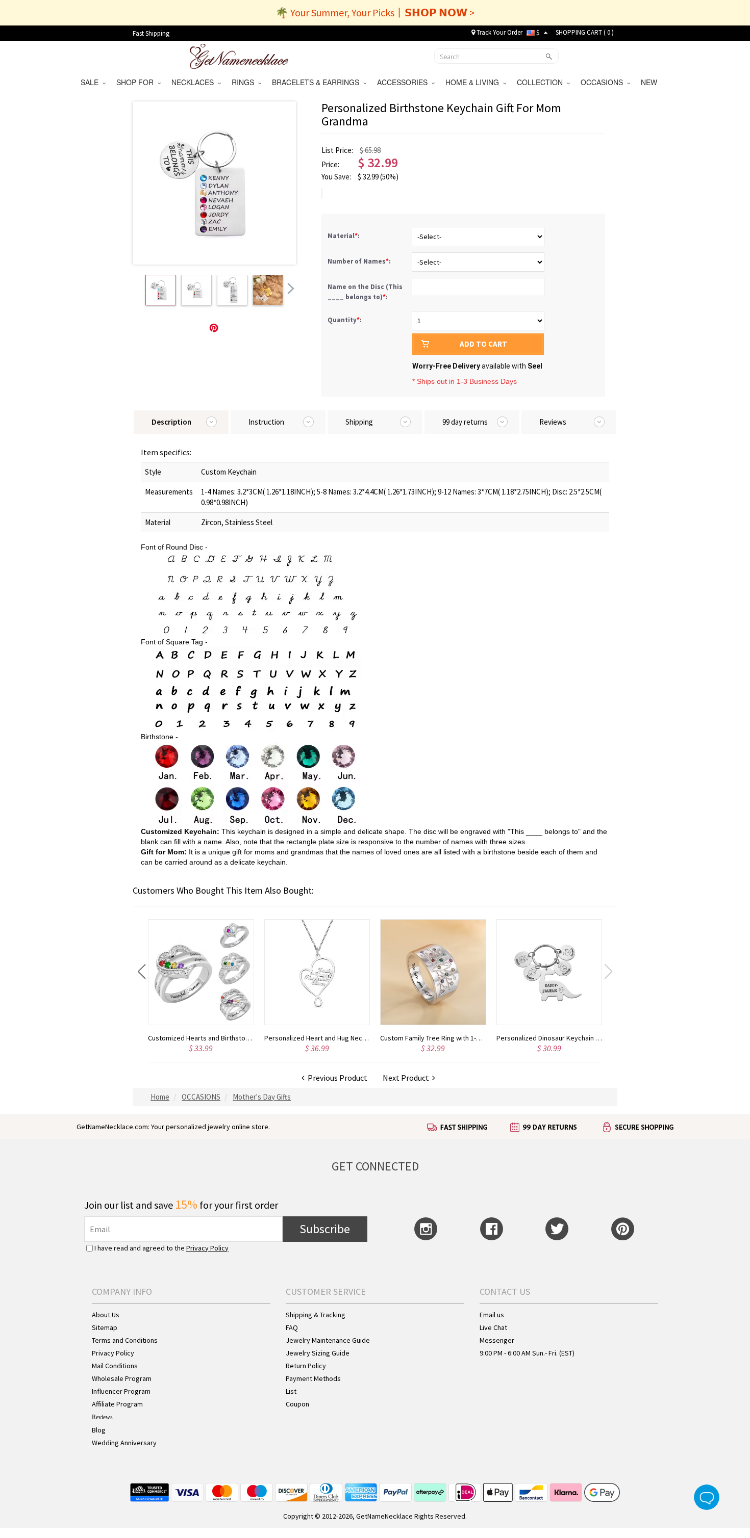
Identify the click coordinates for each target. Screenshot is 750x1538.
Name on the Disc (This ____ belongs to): (365, 291)
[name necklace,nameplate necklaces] (239, 55)
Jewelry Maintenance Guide (328, 1340)
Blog (99, 1430)
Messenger (497, 1340)
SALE (92, 82)
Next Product (407, 1078)
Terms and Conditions (125, 1340)
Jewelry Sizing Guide (317, 1353)
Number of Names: (360, 261)
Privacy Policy (207, 1248)
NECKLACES (194, 82)
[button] (142, 971)
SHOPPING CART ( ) (585, 32)
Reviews (102, 1417)
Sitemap (104, 1327)
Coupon (297, 1404)
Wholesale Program (122, 1378)
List (291, 1391)
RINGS (245, 82)
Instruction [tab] (266, 422)
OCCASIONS (604, 82)
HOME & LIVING (474, 82)
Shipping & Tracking (315, 1314)
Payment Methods (313, 1378)
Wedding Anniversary (124, 1442)
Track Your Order (498, 32)
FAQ (292, 1327)
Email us (492, 1314)
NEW (650, 82)
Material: (344, 235)
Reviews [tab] (552, 422)
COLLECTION (542, 82)
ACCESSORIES (404, 82)
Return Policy (306, 1365)
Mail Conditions (115, 1365)
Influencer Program (121, 1391)
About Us (105, 1314)
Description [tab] (171, 422)
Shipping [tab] (359, 422)
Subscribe (324, 1229)
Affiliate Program (117, 1404)
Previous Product (336, 1078)
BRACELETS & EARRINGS (317, 82)
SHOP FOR (137, 82)
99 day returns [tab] (465, 422)
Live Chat (493, 1327)
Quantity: (345, 320)
